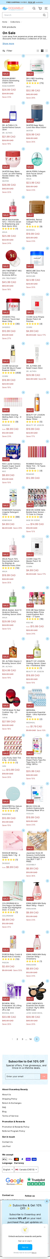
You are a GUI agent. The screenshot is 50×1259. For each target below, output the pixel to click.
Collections (15, 22)
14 (30, 1039)
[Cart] (40, 8)
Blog (4, 1111)
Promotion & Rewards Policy (15, 1127)
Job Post (6, 1146)
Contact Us (7, 1142)
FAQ (4, 1107)
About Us (6, 1094)
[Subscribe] (43, 1076)
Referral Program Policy (13, 1131)
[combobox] (25, 15)
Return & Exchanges (11, 1103)
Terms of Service (10, 1116)
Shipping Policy (9, 1099)
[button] (32, 83)
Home (5, 22)
